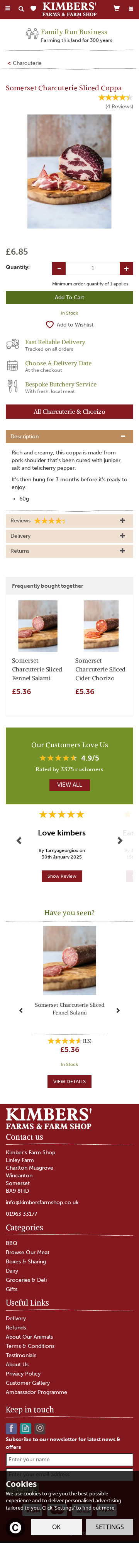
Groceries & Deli (26, 1280)
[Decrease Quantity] (59, 268)
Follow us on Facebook (11, 1428)
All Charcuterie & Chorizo (69, 411)
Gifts (11, 1289)
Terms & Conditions (30, 1346)
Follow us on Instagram (40, 1428)
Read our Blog (25, 1428)
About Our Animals (29, 1337)
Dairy (12, 1271)
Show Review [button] (61, 876)
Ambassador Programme (36, 1392)
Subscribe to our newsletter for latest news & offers (63, 1443)
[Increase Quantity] (126, 268)
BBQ (11, 1243)
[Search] (21, 9)
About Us (17, 1364)
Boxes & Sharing (26, 1261)
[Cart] (117, 8)
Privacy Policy (23, 1374)
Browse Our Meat (27, 1252)
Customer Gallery (28, 1383)
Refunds (16, 1327)
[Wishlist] (35, 8)
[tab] (69, 436)
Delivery (16, 1318)
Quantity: (18, 267)
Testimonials (21, 1355)
